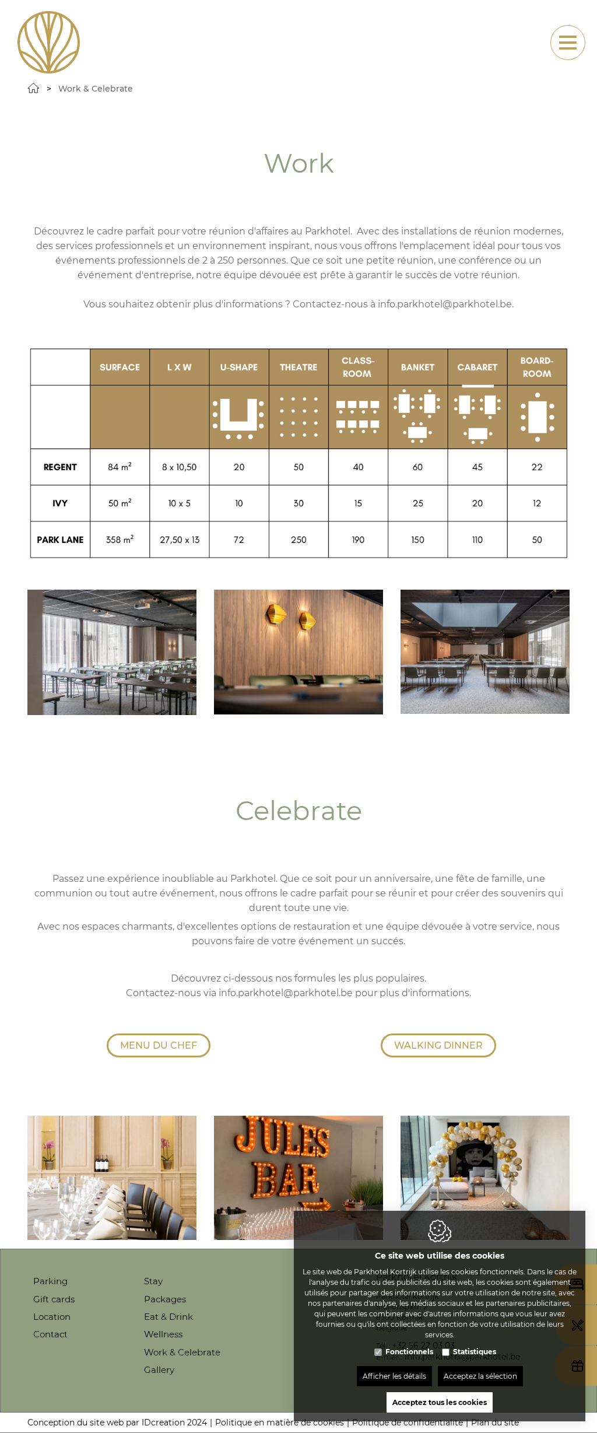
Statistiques (474, 1351)
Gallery (159, 1369)
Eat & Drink (168, 1316)
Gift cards (54, 1299)
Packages (165, 1299)
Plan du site (495, 1422)
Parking (50, 1281)
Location (52, 1316)
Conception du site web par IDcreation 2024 (117, 1422)
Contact (50, 1334)
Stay (153, 1281)
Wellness (163, 1334)
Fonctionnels (409, 1351)
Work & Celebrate (182, 1352)
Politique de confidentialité (407, 1422)
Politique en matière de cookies (279, 1422)
